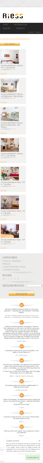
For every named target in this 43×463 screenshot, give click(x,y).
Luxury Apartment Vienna (14, 267)
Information (20, 24)
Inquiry (7, 28)
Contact (20, 28)
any (4, 279)
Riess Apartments (13, 16)
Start (5, 24)
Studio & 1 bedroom (12, 261)
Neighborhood (13, 285)
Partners (3, 450)
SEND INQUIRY (10, 44)
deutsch (31, 32)
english (38, 32)
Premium (6, 264)
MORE (4, 74)
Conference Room (11, 269)
